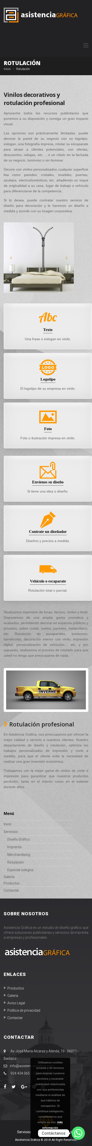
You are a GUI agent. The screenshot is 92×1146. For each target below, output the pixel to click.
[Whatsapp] (78, 1133)
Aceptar (52, 1133)
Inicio (7, 69)
